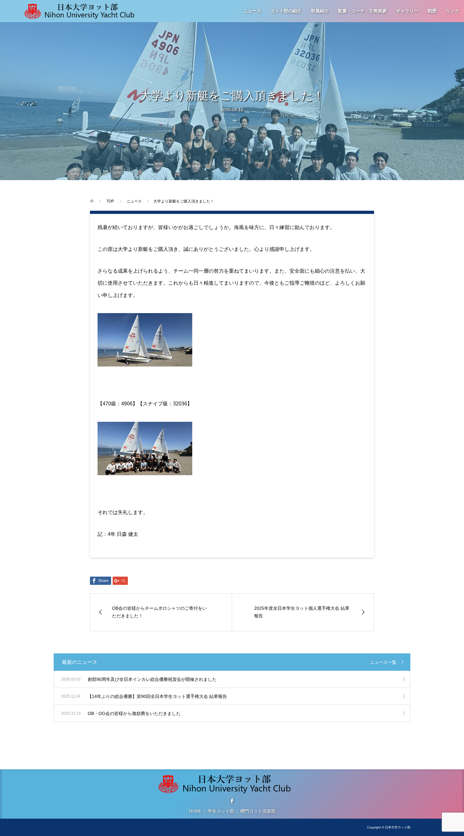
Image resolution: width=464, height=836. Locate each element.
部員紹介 (320, 11)
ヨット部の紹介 (286, 11)
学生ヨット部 (221, 811)
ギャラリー (407, 11)
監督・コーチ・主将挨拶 (362, 11)
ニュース (252, 11)
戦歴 (432, 11)
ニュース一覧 (383, 662)
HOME (195, 811)
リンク (452, 11)
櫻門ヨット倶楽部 (258, 811)
